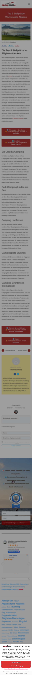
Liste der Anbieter (7, 671)
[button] (16, 666)
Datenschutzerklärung (17, 671)
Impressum (26, 671)
